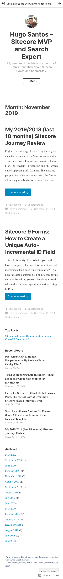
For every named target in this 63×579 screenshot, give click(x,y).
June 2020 (10, 465)
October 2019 (12, 481)
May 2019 (10, 508)
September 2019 (13, 487)
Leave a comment (18, 209)
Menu (33, 81)
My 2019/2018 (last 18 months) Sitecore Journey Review (30, 136)
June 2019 (10, 503)
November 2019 (13, 476)
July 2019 (10, 497)
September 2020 (13, 460)
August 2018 (11, 530)
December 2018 (13, 524)
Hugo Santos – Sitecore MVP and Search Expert (31, 45)
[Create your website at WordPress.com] (31, 3)
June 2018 (10, 540)
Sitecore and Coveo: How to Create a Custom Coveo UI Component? (28, 337)
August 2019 (11, 492)
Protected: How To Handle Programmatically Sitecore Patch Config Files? (25, 360)
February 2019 (12, 514)
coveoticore (14, 204)
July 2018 (10, 535)
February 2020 (12, 470)
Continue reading (17, 193)
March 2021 (11, 454)
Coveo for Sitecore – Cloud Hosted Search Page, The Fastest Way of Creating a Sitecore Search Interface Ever (30, 397)
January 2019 (12, 519)
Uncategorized (35, 204)
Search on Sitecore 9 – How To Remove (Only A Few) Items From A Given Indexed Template (28, 415)
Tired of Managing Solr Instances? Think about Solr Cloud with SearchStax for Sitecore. (29, 378)
